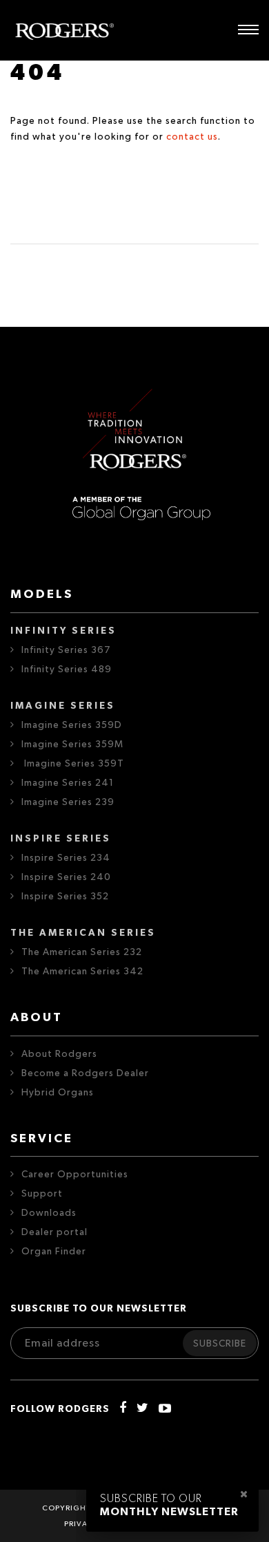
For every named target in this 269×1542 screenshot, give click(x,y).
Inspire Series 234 (65, 858)
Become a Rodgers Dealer (85, 1073)
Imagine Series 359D (71, 725)
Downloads (49, 1213)
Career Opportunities (74, 1174)
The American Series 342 (82, 971)
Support (42, 1194)
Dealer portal (54, 1232)
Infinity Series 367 (65, 650)
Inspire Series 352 (65, 896)
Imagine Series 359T (72, 764)
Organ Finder (53, 1251)
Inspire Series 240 (66, 877)
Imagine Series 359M (72, 744)
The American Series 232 (81, 952)
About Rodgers (59, 1054)
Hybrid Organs (57, 1092)
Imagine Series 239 (67, 802)
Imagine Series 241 (67, 783)
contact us (192, 137)
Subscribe (219, 1344)
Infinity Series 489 (66, 669)
